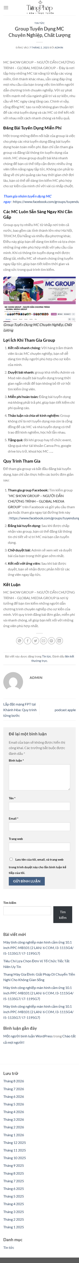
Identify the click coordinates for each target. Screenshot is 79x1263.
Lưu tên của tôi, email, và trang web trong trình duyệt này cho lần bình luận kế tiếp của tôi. (37, 866)
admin (59, 47)
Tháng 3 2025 (13, 1212)
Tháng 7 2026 (13, 1089)
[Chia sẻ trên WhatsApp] (19, 640)
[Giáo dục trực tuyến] (39, 7)
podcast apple (65, 710)
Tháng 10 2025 (14, 1158)
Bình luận (16, 760)
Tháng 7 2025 (13, 1181)
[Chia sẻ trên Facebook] (27, 640)
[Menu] (6, 7)
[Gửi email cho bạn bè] (43, 640)
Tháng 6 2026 (13, 1096)
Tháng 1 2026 (13, 1135)
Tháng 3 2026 (13, 1119)
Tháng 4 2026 (13, 1112)
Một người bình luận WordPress (28, 1036)
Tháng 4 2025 (13, 1204)
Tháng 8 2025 (13, 1173)
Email (13, 818)
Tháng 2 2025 (13, 1219)
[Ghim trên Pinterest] (51, 640)
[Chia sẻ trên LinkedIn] (59, 640)
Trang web (16, 839)
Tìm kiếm (9, 902)
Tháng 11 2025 (14, 1150)
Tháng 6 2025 (13, 1188)
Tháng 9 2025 (13, 1165)
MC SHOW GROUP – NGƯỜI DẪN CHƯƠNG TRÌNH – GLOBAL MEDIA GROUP (36, 501)
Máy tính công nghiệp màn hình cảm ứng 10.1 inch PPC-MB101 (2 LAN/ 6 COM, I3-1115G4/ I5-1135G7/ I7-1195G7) (38, 947)
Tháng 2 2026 (13, 1127)
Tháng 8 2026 (13, 1081)
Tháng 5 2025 (13, 1196)
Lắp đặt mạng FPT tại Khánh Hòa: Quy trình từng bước (20, 709)
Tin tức (39, 23)
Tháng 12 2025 (14, 1142)
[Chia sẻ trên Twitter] (35, 640)
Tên (12, 798)
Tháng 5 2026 (13, 1104)
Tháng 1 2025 (13, 1227)
